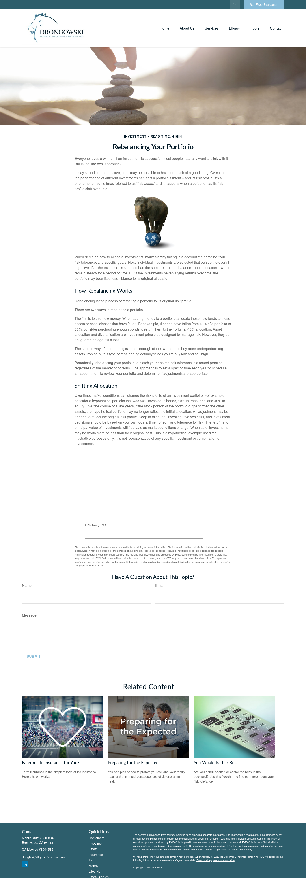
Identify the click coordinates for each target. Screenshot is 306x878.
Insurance (96, 854)
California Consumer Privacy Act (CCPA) (246, 856)
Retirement (96, 838)
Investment (96, 843)
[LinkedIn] (235, 4)
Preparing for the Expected (133, 763)
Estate (93, 849)
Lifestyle (94, 871)
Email (159, 585)
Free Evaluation (267, 4)
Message (29, 615)
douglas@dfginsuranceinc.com (44, 857)
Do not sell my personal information (215, 860)
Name (27, 585)
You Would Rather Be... (215, 763)
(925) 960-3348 (44, 838)
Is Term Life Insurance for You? (51, 763)
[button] (164, 27)
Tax (91, 860)
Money (93, 865)
